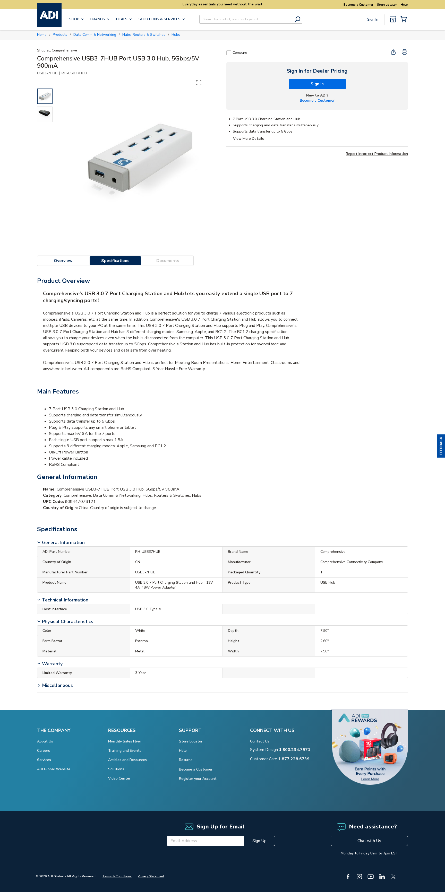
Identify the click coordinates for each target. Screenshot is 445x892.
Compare (240, 52)
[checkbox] (228, 52)
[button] (441, 446)
